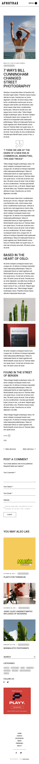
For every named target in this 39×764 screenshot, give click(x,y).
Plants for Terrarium (15, 577)
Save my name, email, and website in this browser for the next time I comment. (18, 507)
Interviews (15, 667)
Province (7, 670)
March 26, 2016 (8, 63)
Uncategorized (9, 65)
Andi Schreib (19, 63)
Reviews (15, 670)
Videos (6, 673)
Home (20, 733)
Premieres (30, 667)
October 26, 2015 (9, 573)
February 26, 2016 (9, 644)
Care (5, 440)
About (19, 746)
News (22, 667)
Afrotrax (26, 759)
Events (6, 667)
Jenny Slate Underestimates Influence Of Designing (18, 612)
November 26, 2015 (10, 607)
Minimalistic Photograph (16, 648)
